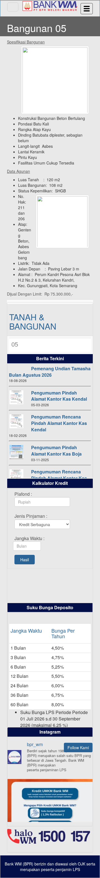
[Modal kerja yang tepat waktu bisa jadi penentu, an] (50, 821)
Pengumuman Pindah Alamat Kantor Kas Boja (56, 450)
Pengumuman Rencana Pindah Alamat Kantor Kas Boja (59, 478)
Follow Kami (78, 747)
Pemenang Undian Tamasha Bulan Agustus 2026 (50, 371)
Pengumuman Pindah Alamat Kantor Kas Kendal (59, 396)
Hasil (24, 559)
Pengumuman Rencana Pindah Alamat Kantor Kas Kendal (59, 423)
